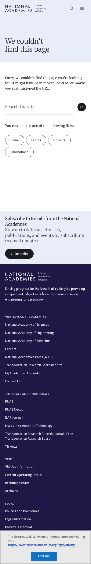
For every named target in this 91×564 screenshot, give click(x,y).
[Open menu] (81, 8)
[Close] (84, 537)
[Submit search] (81, 107)
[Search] (71, 8)
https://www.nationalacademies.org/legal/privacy (41, 545)
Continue (44, 556)
